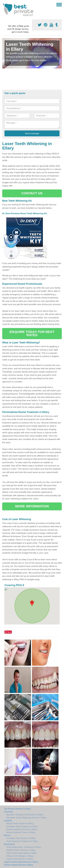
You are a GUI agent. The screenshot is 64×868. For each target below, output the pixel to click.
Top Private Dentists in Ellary (17, 808)
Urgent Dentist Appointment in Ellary (21, 862)
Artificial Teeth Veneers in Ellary (21, 850)
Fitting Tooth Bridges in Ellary (20, 856)
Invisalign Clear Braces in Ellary (21, 838)
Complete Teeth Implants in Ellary (22, 826)
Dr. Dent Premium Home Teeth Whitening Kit (24, 213)
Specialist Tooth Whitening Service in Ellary (26, 817)
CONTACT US (32, 193)
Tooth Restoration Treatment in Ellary (23, 847)
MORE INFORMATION (32, 506)
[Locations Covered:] (3, 4)
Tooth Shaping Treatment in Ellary (22, 841)
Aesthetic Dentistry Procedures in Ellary (24, 814)
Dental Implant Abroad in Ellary (18, 865)
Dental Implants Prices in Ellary (20, 832)
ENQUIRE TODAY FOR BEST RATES (32, 333)
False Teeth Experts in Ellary (19, 859)
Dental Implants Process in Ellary (21, 829)
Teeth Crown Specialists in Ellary (21, 853)
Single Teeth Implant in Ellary (19, 823)
